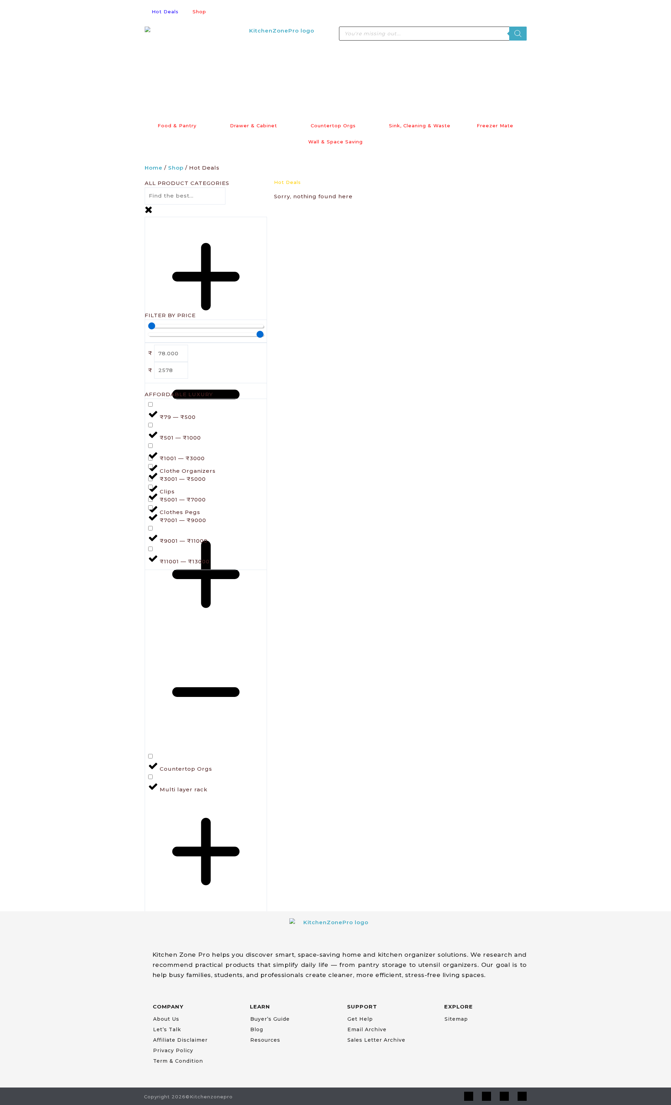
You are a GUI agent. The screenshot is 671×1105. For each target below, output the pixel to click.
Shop (199, 11)
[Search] (518, 34)
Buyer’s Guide (270, 1019)
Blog (256, 1029)
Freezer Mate (495, 125)
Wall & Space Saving (335, 141)
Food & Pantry (177, 125)
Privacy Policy (173, 1050)
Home (154, 167)
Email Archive (367, 1029)
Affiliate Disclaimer (180, 1040)
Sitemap (456, 1019)
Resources (265, 1040)
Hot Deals (165, 11)
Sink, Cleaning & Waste (419, 125)
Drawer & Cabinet (253, 125)
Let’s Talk (167, 1029)
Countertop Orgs (333, 125)
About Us (166, 1019)
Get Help (360, 1019)
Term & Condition (178, 1061)
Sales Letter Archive (376, 1040)
